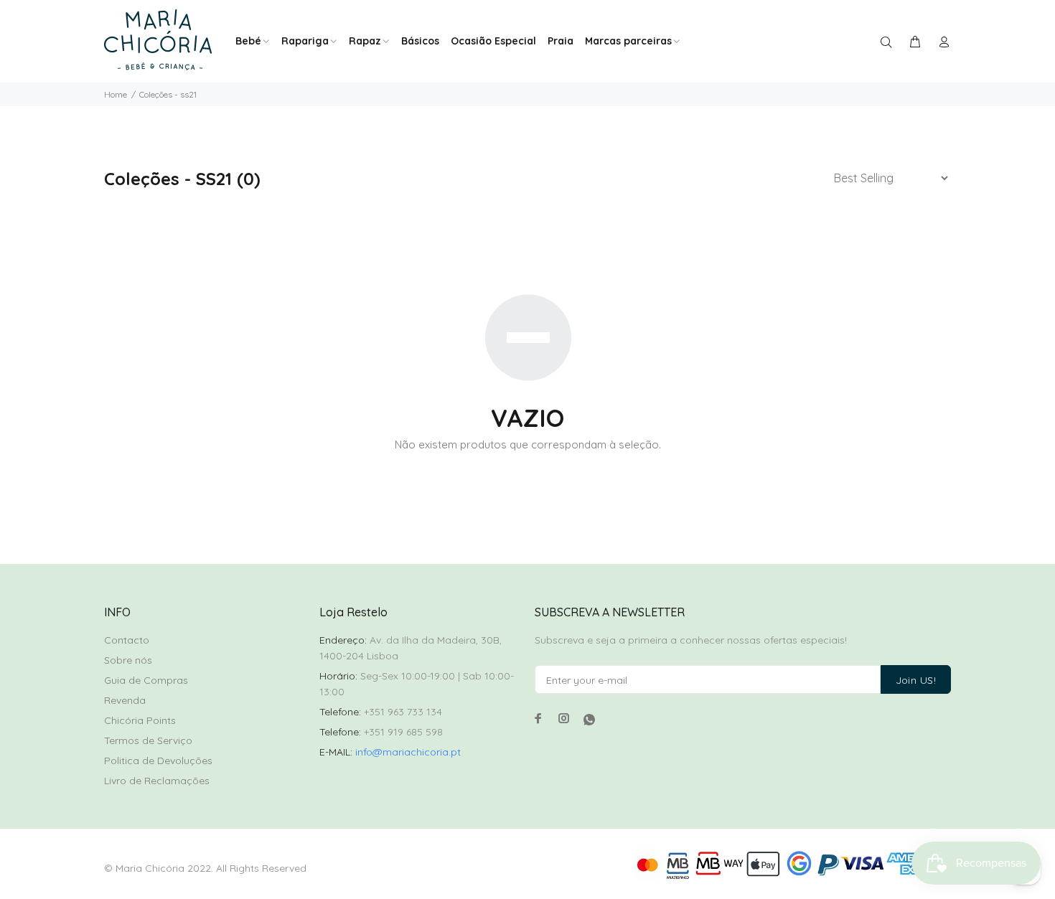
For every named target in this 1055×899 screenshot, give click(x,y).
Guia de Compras (146, 680)
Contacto (126, 640)
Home (115, 94)
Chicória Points (140, 720)
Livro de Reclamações (157, 780)
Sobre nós (128, 660)
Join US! (916, 680)
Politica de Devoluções (158, 760)
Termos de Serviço (148, 740)
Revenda (125, 700)
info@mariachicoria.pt (408, 751)
